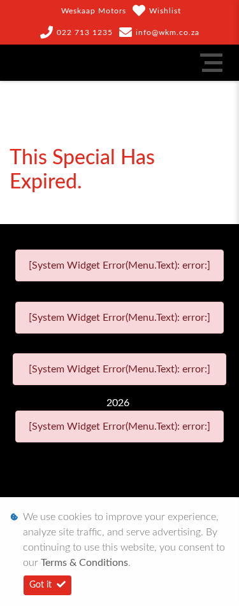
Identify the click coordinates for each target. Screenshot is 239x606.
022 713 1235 (85, 32)
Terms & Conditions (84, 563)
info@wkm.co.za (167, 32)
